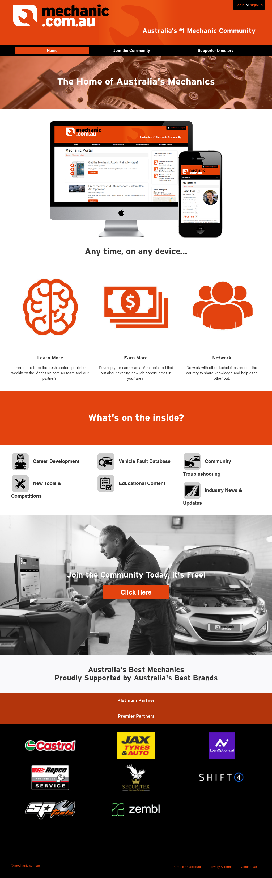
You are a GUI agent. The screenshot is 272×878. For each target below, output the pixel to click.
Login (240, 4)
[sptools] (50, 809)
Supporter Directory (215, 50)
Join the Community (131, 50)
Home (52, 50)
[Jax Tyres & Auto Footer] (136, 745)
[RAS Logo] (50, 777)
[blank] (50, 841)
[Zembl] (136, 809)
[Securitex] (136, 777)
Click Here (136, 591)
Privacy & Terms (220, 866)
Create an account (187, 866)
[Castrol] (50, 745)
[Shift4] (222, 777)
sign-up (256, 4)
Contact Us (249, 866)
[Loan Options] (222, 745)
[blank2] (222, 809)
